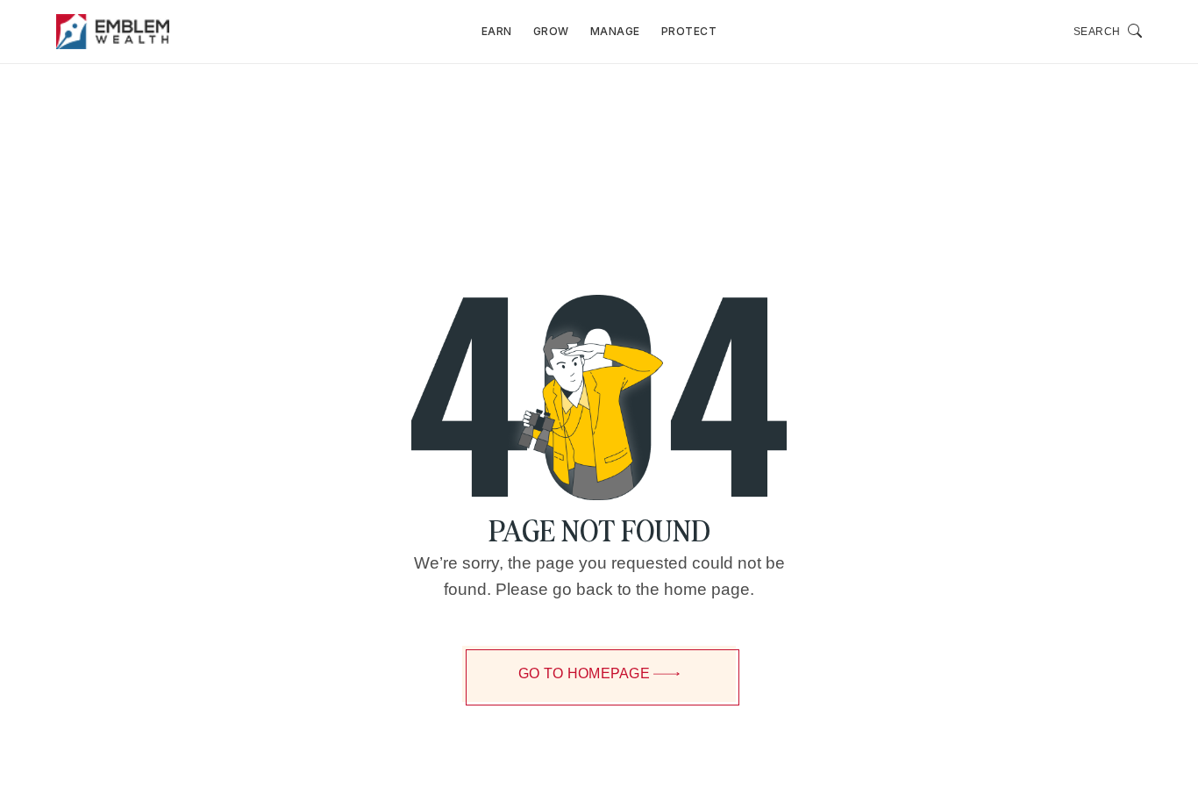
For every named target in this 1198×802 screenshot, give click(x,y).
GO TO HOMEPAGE (584, 673)
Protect (689, 31)
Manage (615, 31)
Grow (551, 31)
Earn (496, 31)
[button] (1108, 31)
